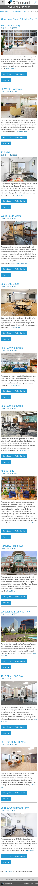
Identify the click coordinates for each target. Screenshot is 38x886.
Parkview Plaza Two (12, 545)
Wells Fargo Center (11, 215)
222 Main (6, 152)
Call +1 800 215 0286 (9, 28)
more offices (8, 871)
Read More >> (11, 68)
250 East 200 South (12, 348)
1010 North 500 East (12, 676)
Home (7, 879)
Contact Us (30, 879)
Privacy (22, 879)
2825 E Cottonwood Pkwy (15, 807)
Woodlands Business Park (15, 611)
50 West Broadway (11, 89)
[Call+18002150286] (19, 7)
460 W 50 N (7, 470)
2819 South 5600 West (13, 742)
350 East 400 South (12, 405)
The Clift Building (10, 25)
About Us (14, 879)
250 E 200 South (10, 283)
